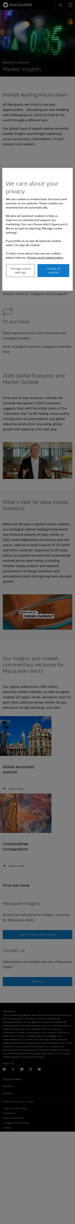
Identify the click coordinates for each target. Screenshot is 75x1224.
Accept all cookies (53, 270)
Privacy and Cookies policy (45, 257)
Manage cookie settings (20, 270)
